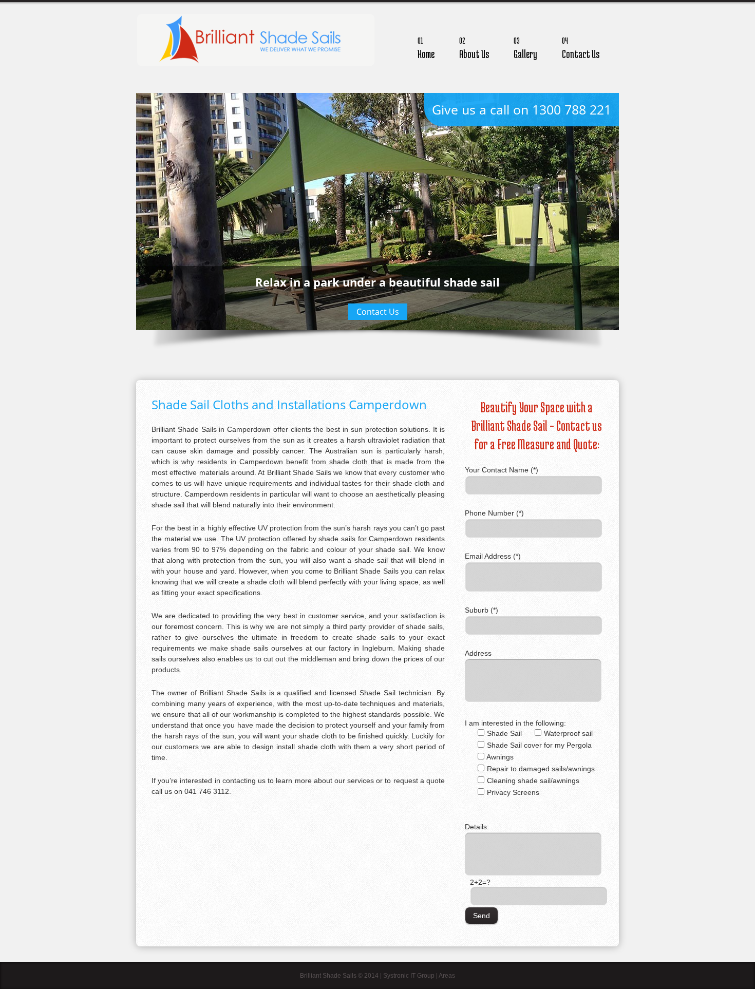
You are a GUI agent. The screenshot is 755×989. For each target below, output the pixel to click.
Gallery (525, 48)
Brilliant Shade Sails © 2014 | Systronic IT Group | (369, 975)
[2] (372, 342)
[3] (383, 342)
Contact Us (580, 48)
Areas (447, 975)
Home (426, 48)
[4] (394, 342)
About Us (474, 48)
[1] (361, 342)
